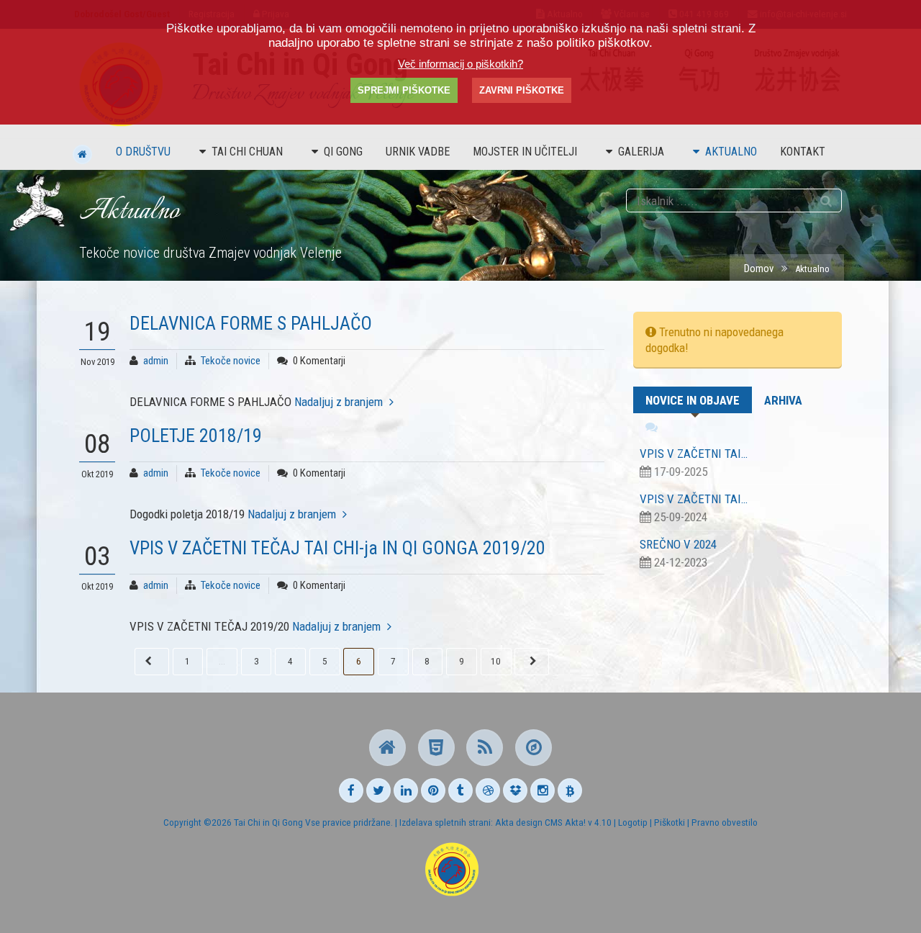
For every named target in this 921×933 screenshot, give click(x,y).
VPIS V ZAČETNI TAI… (694, 453)
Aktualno (731, 151)
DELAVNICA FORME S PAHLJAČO (251, 323)
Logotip (633, 822)
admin (155, 360)
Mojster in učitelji (525, 151)
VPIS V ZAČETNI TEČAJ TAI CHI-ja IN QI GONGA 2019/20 (337, 548)
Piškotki (669, 822)
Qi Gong (343, 151)
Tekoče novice (230, 360)
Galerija (641, 151)
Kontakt (802, 151)
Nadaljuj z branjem (338, 402)
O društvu (143, 151)
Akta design (519, 822)
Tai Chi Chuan (247, 151)
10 (496, 661)
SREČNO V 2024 (678, 544)
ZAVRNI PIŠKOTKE (521, 90)
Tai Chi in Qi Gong (268, 822)
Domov (758, 268)
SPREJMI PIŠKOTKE (404, 90)
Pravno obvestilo (724, 822)
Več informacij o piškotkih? (460, 64)
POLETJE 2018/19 (196, 435)
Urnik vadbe (418, 151)
